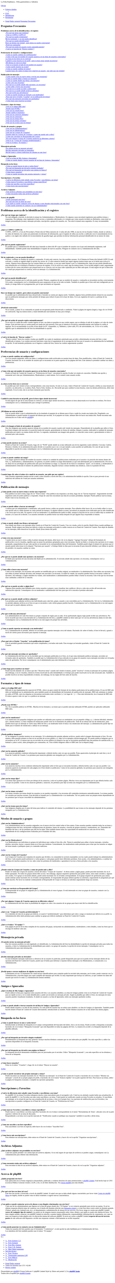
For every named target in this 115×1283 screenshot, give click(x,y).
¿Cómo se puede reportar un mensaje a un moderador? (24, 95)
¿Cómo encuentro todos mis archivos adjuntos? (22, 194)
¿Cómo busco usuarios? (13, 172)
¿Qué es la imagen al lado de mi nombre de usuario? (23, 65)
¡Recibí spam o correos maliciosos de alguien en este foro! (25, 152)
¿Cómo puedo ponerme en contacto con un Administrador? (26, 206)
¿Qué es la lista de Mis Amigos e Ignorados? (21, 158)
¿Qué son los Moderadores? (15, 130)
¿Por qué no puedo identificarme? (17, 41)
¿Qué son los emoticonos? (14, 111)
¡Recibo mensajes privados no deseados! (19, 150)
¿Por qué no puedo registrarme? (16, 37)
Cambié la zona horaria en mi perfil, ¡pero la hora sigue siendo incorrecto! (31, 61)
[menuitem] (7, 13)
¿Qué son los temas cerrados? (15, 121)
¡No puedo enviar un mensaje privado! (19, 148)
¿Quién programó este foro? (15, 199)
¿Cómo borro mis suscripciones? (16, 186)
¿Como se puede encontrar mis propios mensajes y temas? (25, 174)
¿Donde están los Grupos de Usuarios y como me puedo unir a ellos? (29, 134)
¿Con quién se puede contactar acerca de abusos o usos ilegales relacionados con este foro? (37, 204)
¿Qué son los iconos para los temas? (18, 123)
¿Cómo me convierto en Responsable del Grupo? (22, 136)
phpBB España (25, 1273)
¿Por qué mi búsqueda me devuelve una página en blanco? (26, 170)
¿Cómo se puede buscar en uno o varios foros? (21, 166)
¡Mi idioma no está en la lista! (15, 63)
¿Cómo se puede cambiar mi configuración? (20, 55)
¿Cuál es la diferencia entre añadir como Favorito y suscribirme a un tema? (31, 180)
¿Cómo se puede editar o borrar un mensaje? (21, 79)
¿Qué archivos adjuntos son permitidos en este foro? (23, 192)
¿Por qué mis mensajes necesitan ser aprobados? (22, 99)
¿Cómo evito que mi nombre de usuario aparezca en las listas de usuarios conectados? (35, 57)
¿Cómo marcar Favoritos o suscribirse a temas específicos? (26, 182)
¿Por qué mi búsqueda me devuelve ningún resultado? (24, 168)
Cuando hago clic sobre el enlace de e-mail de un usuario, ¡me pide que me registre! (35, 71)
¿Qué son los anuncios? (13, 117)
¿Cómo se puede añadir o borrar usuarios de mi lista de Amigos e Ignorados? (32, 160)
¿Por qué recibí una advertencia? (16, 93)
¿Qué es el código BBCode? (15, 107)
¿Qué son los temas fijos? (14, 119)
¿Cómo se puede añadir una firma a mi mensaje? (22, 81)
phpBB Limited (88, 1181)
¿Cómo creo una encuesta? (14, 83)
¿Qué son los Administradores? (16, 128)
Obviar (3, 6)
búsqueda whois (70, 1208)
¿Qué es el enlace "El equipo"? (16, 142)
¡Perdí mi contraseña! (12, 45)
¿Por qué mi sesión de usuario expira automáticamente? (24, 47)
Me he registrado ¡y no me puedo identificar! (21, 39)
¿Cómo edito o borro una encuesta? (17, 87)
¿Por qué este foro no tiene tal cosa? (18, 202)
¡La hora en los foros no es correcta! (18, 59)
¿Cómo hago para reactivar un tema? (18, 101)
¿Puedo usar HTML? (12, 109)
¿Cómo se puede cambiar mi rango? (18, 69)
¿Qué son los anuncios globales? (16, 115)
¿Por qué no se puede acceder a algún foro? (20, 89)
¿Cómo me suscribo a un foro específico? (20, 184)
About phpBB (66, 1183)
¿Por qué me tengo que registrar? (17, 33)
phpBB (29, 417)
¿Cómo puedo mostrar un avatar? (17, 67)
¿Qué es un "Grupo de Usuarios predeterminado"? (23, 140)
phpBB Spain (74, 1271)
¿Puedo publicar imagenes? (15, 113)
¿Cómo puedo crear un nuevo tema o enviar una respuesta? (26, 77)
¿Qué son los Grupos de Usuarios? (17, 132)
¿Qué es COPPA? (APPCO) (15, 35)
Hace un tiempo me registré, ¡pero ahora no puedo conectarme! (27, 43)
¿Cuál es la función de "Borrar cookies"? (19, 49)
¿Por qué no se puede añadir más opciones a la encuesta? (25, 85)
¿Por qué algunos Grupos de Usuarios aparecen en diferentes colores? (30, 138)
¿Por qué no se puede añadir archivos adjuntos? (22, 91)
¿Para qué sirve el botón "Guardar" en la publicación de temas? (27, 97)
